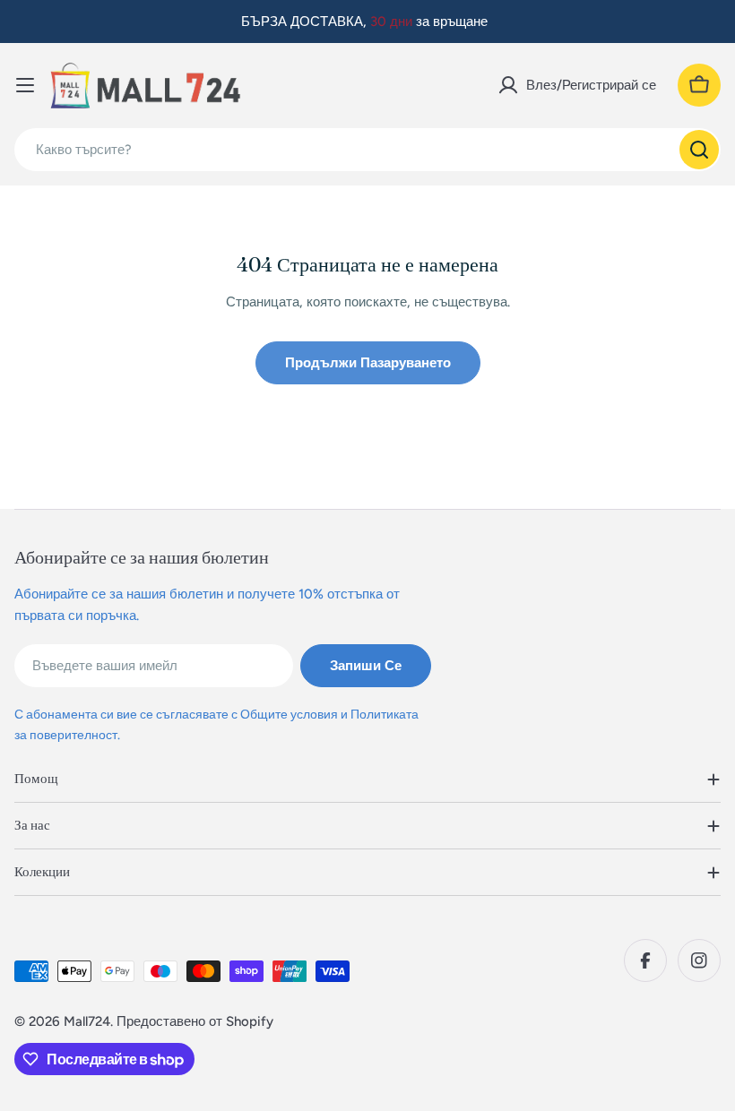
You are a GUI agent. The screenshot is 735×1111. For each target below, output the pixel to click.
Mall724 (87, 1021)
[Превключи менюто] (25, 85)
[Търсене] (699, 149)
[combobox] (367, 149)
